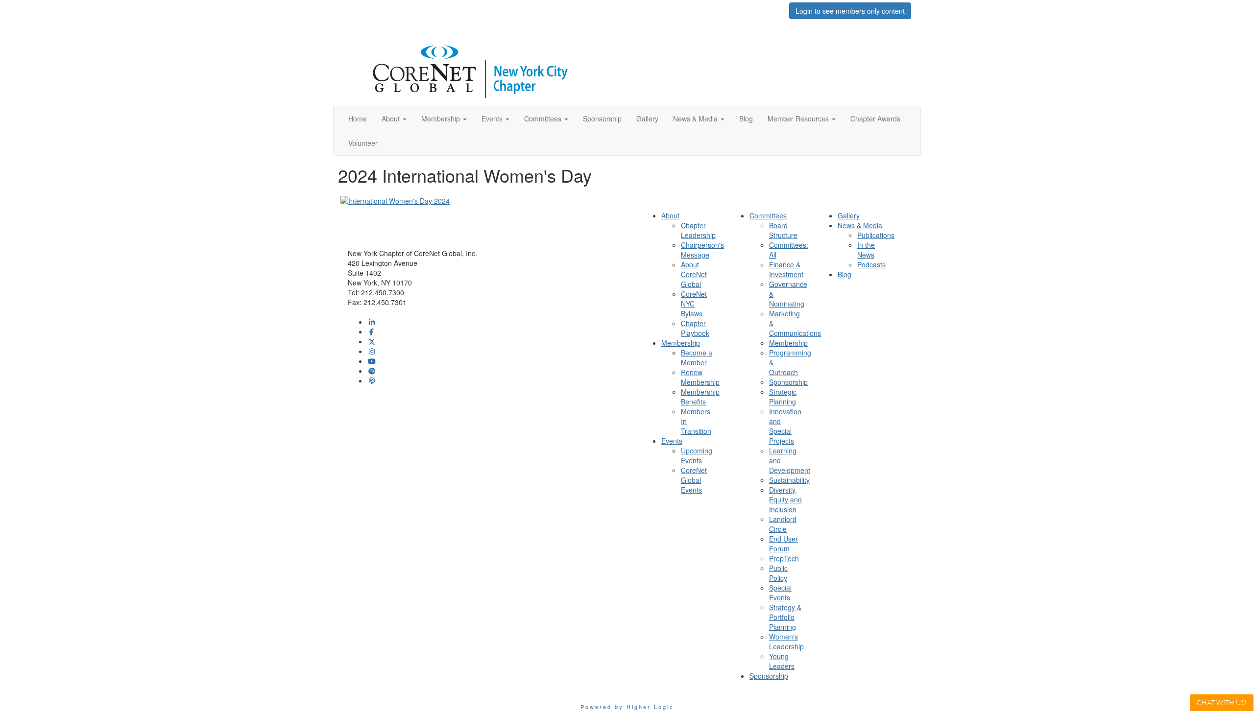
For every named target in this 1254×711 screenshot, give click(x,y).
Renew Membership (700, 377)
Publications (875, 235)
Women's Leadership (786, 641)
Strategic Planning (782, 396)
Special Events (780, 592)
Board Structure (783, 230)
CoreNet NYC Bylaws (694, 303)
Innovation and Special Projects (785, 426)
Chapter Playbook (695, 328)
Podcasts (871, 264)
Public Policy (778, 573)
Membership (788, 343)
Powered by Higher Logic (627, 707)
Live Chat (1221, 702)
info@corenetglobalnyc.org (389, 312)
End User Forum (783, 543)
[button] (394, 118)
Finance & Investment (786, 269)
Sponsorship (788, 382)
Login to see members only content (850, 11)
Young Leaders (782, 661)
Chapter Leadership (698, 230)
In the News (866, 250)
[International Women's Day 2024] (395, 200)
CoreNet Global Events (694, 480)
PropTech (784, 558)
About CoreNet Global (694, 274)
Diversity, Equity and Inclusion (785, 499)
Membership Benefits (700, 396)
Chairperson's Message (702, 250)
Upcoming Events (696, 455)
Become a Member (696, 357)
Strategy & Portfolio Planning (785, 617)
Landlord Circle (782, 524)
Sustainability (789, 480)
